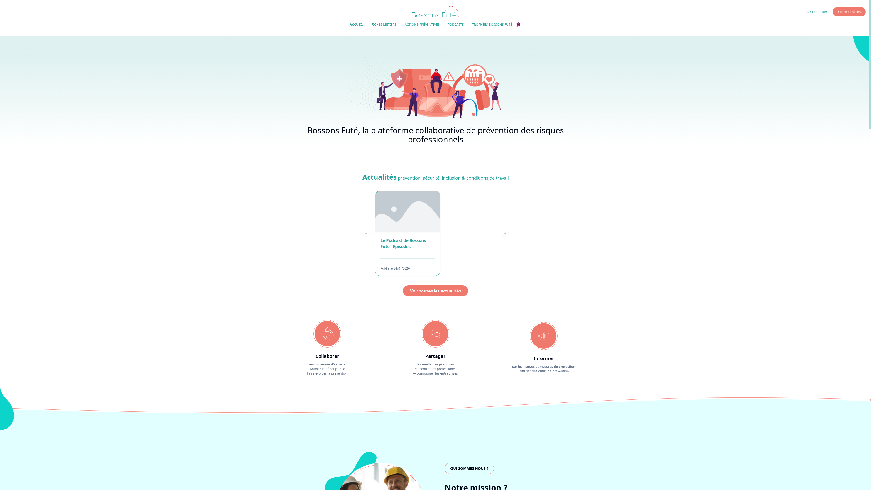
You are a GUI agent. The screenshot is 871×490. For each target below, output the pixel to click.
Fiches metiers (384, 24)
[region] (435, 233)
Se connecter (817, 12)
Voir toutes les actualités (435, 291)
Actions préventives (422, 24)
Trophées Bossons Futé (492, 24)
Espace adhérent (849, 12)
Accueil (356, 24)
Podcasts (456, 24)
